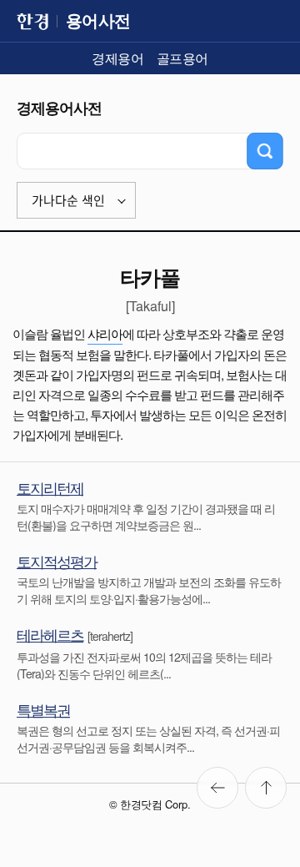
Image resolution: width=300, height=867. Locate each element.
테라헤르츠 (50, 634)
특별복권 (43, 709)
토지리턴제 (50, 487)
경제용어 (117, 58)
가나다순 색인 (68, 201)
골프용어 (182, 58)
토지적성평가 (57, 561)
